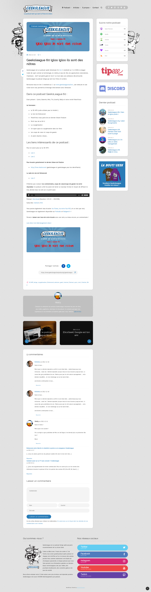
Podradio (58, 211)
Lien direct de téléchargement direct (39, 223)
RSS (41, 203)
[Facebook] (108, 7)
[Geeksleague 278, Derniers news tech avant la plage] (102, 129)
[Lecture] (29, 195)
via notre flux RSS (65, 208)
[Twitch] (115, 7)
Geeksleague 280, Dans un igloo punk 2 (116, 113)
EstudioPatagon (81, 587)
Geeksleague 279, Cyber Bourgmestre (116, 122)
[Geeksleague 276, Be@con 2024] (102, 150)
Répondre (38, 385)
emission (56, 282)
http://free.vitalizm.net (38, 167)
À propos (85, 8)
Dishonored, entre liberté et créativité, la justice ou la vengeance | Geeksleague (50, 448)
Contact (96, 8)
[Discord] (121, 7)
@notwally (77, 311)
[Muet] (82, 195)
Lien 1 (33, 153)
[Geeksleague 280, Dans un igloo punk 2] (102, 112)
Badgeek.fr (67, 211)
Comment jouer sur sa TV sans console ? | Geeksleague (43, 461)
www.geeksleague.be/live (64, 85)
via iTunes (55, 208)
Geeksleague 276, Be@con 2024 (114, 151)
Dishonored (50, 282)
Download (36, 199)
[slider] (86, 195)
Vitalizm (83, 282)
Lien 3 (33, 178)
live (60, 70)
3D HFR (31, 282)
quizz (76, 282)
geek (61, 282)
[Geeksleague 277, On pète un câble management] (102, 139)
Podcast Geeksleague (39, 26)
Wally (58, 302)
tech (79, 282)
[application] (58, 195)
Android (36, 203)
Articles (76, 8)
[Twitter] (111, 7)
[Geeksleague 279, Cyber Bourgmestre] (102, 121)
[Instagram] (118, 7)
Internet (66, 282)
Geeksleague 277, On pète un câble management (115, 142)
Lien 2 (33, 157)
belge (35, 282)
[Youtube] (124, 7)
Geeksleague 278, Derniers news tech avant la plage (114, 131)
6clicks (37, 362)
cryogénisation (42, 282)
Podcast (66, 8)
